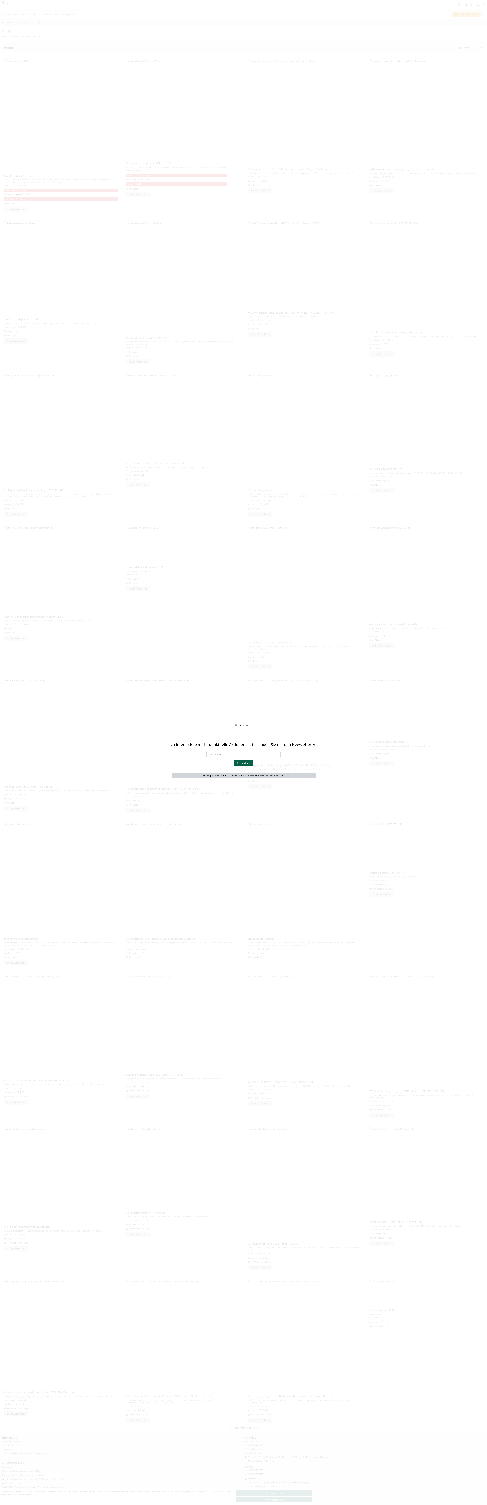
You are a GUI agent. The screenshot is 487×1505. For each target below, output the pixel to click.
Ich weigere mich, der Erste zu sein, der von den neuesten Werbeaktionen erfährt (243, 775)
